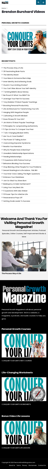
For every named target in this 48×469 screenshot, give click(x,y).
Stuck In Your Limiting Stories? (15, 85)
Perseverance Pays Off (12, 197)
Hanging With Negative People (16, 112)
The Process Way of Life (13, 68)
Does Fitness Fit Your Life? (13, 119)
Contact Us (42, 465)
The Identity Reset (11, 75)
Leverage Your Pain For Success (16, 98)
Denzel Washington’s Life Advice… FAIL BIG (20, 170)
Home (4, 8)
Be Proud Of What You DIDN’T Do (16, 95)
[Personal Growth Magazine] (24, 295)
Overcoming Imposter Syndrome (16, 143)
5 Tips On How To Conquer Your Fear (18, 129)
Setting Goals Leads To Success (16, 201)
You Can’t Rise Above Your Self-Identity (19, 88)
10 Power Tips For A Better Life (15, 194)
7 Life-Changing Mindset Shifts (16, 133)
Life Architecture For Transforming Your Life (21, 109)
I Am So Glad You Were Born (14, 180)
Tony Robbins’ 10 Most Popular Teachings (20, 102)
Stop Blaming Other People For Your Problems (22, 167)
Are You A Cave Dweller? (13, 136)
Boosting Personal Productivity (16, 105)
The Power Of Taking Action (14, 139)
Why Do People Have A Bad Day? (16, 150)
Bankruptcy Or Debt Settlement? (17, 184)
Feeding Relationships (12, 156)
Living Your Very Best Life (13, 187)
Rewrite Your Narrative (12, 146)
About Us (12, 465)
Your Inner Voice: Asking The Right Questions (21, 174)
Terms (19, 465)
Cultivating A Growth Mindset (15, 115)
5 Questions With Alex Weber (15, 191)
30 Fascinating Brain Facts (14, 71)
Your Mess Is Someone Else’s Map (17, 78)
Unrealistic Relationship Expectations (18, 153)
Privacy (24, 465)
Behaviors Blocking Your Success (16, 163)
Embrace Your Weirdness (13, 177)
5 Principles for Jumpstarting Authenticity (20, 126)
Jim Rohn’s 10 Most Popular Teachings (18, 122)
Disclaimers (33, 465)
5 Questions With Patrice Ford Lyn (17, 160)
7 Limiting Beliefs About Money (15, 92)
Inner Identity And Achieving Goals (17, 81)
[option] (24, 259)
